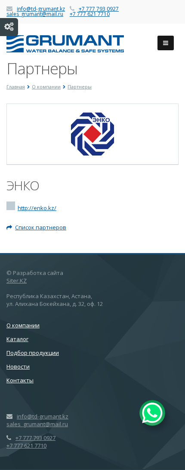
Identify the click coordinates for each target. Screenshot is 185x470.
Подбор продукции (32, 353)
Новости (18, 366)
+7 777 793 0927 (99, 8)
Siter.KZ (16, 280)
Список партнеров (40, 227)
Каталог (17, 339)
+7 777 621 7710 (90, 14)
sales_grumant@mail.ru (34, 14)
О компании (23, 325)
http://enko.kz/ (37, 208)
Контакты (20, 380)
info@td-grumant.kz (41, 8)
